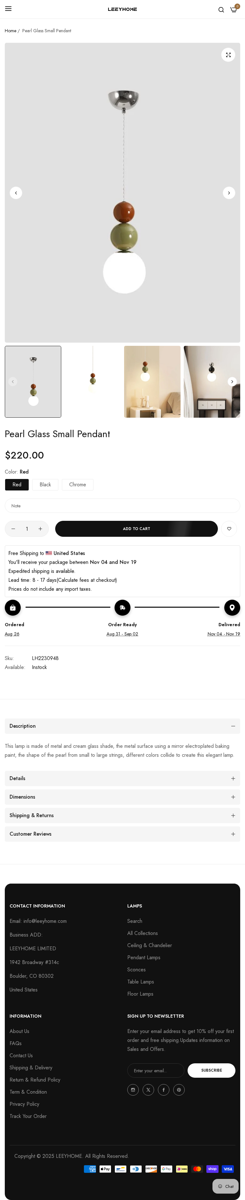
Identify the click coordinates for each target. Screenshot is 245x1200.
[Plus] (40, 529)
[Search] (221, 9)
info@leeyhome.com (45, 921)
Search (134, 921)
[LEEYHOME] (122, 9)
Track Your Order (28, 1116)
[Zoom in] (228, 55)
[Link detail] (133, 1090)
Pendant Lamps (143, 957)
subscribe (211, 1070)
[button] (229, 192)
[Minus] (13, 529)
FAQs (16, 1043)
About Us (19, 1031)
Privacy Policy (24, 1104)
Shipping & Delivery (31, 1067)
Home (10, 30)
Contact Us (21, 1055)
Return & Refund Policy (35, 1079)
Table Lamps (140, 981)
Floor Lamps (140, 994)
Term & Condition (28, 1092)
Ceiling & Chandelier (149, 945)
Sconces (136, 969)
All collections (142, 933)
